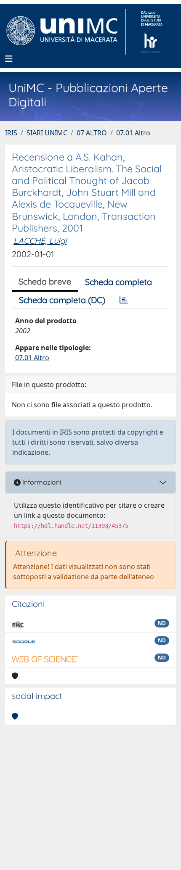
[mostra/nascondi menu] (9, 59)
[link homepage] (65, 32)
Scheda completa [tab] (118, 282)
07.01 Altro (133, 132)
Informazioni (41, 482)
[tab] (123, 300)
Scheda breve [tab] (45, 281)
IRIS (11, 132)
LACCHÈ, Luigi (40, 240)
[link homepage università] (151, 32)
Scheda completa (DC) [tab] (62, 300)
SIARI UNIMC (47, 132)
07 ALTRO (92, 132)
